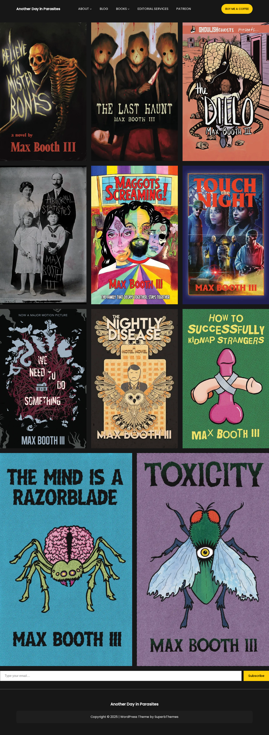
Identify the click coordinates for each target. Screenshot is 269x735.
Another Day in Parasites (38, 8)
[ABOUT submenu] (91, 9)
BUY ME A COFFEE (237, 9)
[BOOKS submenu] (129, 9)
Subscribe (256, 676)
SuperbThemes (166, 717)
